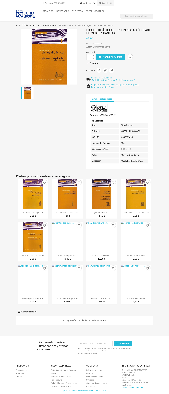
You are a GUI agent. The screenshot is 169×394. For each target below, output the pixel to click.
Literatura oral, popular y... (33, 212)
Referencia (95, 115)
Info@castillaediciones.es (132, 387)
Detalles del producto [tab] (102, 99)
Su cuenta (92, 365)
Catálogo (48, 11)
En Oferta (77, 11)
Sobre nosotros (95, 11)
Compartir (99, 70)
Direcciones (91, 380)
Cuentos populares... (67, 255)
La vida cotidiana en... (101, 255)
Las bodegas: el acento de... (33, 298)
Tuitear (105, 70)
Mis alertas (91, 386)
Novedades (62, 11)
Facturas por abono (94, 376)
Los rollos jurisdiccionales (67, 212)
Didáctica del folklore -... (136, 298)
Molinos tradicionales (136, 255)
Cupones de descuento (96, 383)
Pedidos (89, 373)
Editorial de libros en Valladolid (63, 370)
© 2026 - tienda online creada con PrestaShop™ (84, 390)
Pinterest (111, 70)
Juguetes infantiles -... (101, 212)
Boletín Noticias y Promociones (64, 383)
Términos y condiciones (61, 376)
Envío (53, 373)
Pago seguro (56, 380)
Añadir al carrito (110, 56)
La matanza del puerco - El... (101, 298)
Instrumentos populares (67, 298)
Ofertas (19, 376)
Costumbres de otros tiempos (136, 212)
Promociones (21, 370)
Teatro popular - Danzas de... (33, 255)
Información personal (95, 370)
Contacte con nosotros (61, 386)
